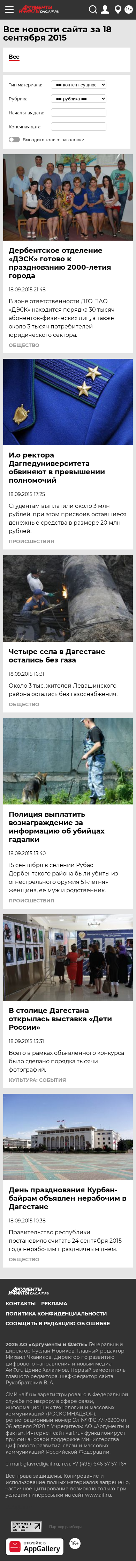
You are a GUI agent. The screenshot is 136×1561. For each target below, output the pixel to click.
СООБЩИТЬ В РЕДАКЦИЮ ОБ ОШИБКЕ (58, 1323)
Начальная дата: (26, 112)
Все (14, 57)
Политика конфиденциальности (56, 1314)
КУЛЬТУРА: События (37, 1080)
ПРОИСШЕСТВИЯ (31, 541)
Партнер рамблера (65, 1527)
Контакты (21, 1303)
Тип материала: (25, 84)
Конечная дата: (25, 126)
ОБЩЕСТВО (24, 345)
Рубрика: (19, 98)
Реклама (54, 1303)
